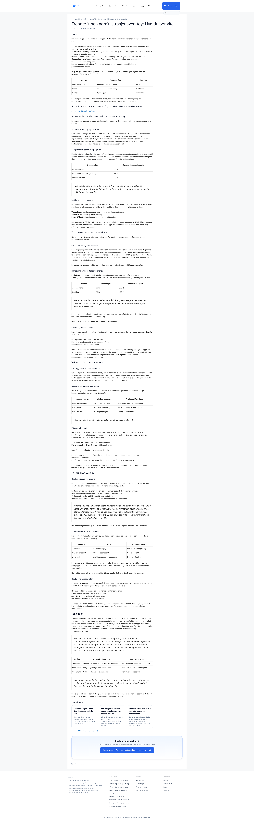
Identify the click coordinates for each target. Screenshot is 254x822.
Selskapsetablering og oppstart (119, 803)
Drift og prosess (88, 19)
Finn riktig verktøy (128, 6)
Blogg (142, 6)
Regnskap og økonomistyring (119, 799)
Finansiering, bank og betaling (119, 784)
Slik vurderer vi (153, 6)
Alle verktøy (100, 6)
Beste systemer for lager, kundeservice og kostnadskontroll (127, 750)
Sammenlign (113, 6)
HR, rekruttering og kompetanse (119, 787)
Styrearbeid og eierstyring (117, 806)
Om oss (165, 780)
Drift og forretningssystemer (118, 780)
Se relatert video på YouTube (83, 111)
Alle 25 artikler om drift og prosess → (84, 731)
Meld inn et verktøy (171, 6)
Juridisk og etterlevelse (116, 796)
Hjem (90, 6)
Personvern (166, 790)
